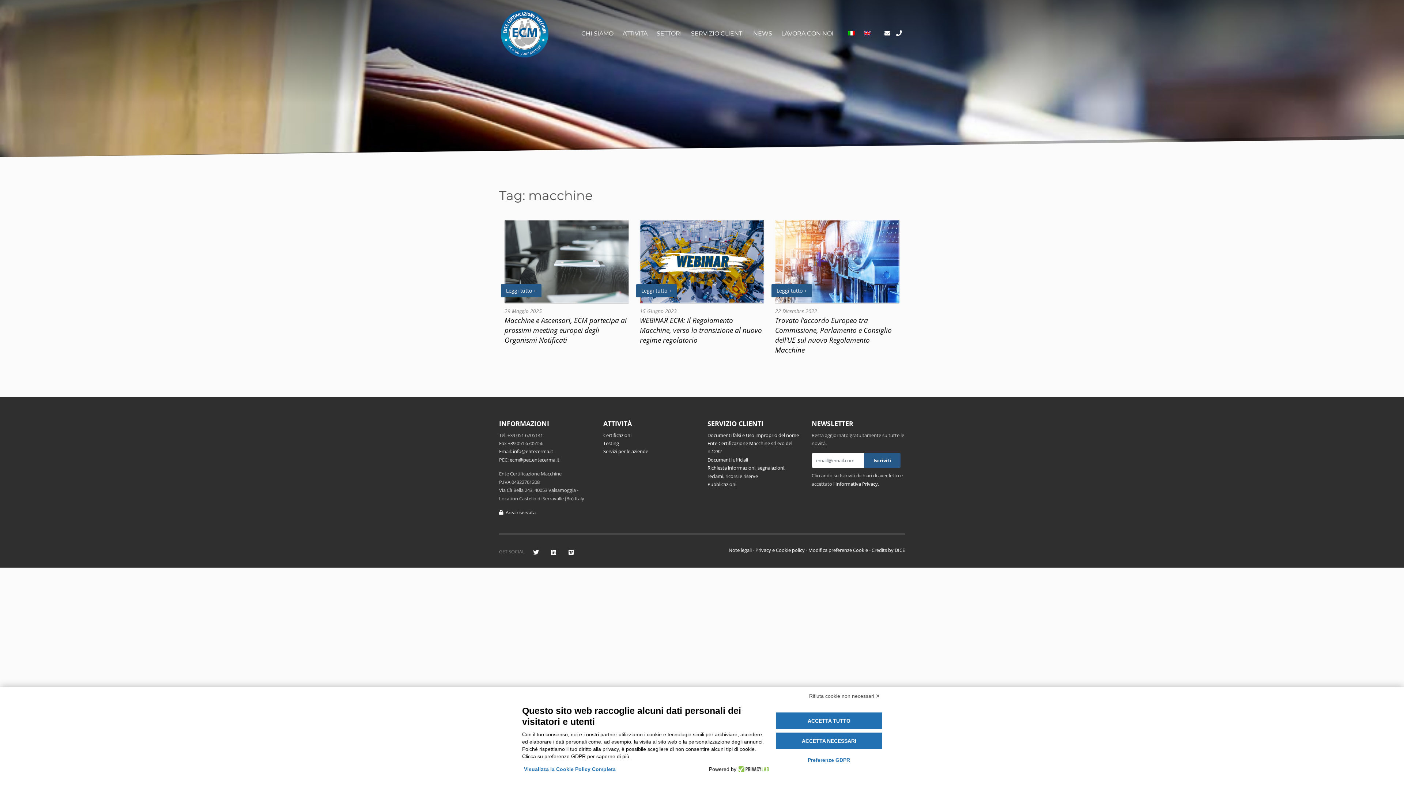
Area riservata (519, 512)
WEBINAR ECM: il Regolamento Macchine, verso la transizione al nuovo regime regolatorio (701, 330)
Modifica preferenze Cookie (838, 550)
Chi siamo (597, 33)
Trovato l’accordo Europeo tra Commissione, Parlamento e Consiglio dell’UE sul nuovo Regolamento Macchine (833, 335)
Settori (669, 33)
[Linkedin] (553, 552)
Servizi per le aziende (625, 451)
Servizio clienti (717, 33)
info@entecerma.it (533, 451)
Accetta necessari (829, 741)
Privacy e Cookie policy (780, 550)
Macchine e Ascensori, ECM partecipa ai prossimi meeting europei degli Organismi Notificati (566, 330)
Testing (611, 443)
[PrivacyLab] (752, 769)
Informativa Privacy (856, 484)
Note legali (740, 550)
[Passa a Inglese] (867, 33)
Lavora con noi (807, 33)
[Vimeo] (571, 552)
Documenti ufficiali (727, 459)
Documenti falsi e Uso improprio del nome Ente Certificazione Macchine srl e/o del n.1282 (753, 443)
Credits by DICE (888, 550)
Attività (635, 33)
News (762, 33)
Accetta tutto (829, 721)
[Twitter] (535, 552)
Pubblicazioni (721, 484)
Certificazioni (617, 435)
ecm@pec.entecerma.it (534, 459)
